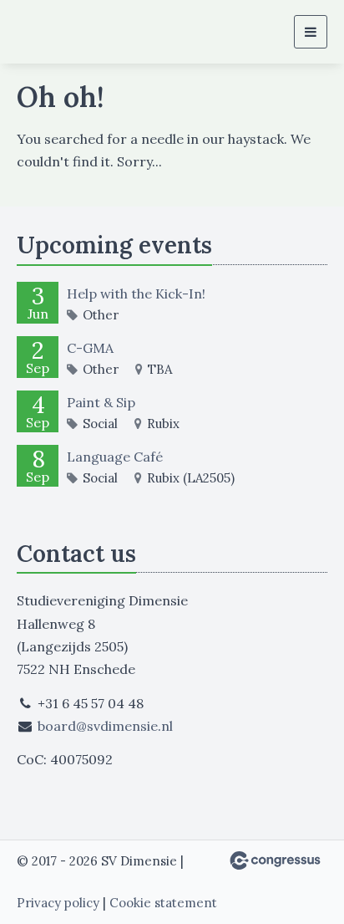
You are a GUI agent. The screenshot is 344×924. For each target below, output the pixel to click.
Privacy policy (58, 903)
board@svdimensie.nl (105, 725)
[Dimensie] (58, 32)
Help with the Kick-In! (136, 293)
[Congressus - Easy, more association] (275, 860)
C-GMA (90, 347)
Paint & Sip (101, 402)
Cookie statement (163, 903)
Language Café (115, 456)
